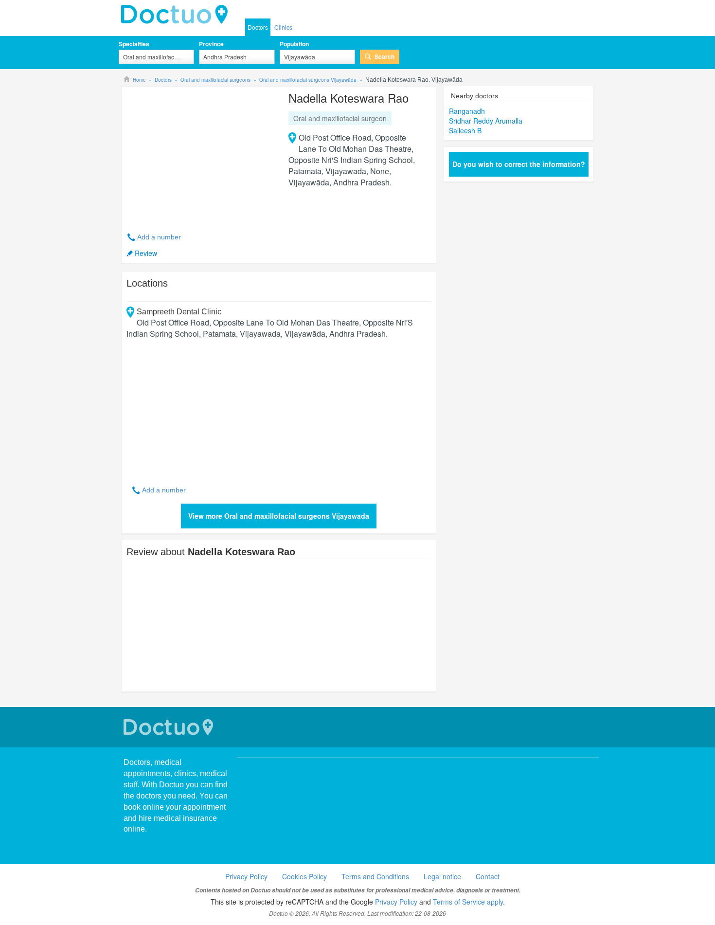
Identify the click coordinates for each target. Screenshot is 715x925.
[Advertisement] (201, 154)
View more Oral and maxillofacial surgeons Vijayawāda (278, 516)
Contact (488, 876)
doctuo (177, 14)
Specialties (134, 44)
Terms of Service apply (468, 902)
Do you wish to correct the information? (518, 164)
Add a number (159, 237)
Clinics (283, 27)
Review (146, 253)
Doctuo (170, 727)
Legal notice (442, 876)
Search (384, 56)
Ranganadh (467, 111)
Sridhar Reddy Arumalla (485, 121)
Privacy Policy (246, 876)
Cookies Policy (304, 876)
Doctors (258, 27)
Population (294, 44)
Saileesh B (465, 130)
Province (211, 44)
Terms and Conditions (375, 876)
